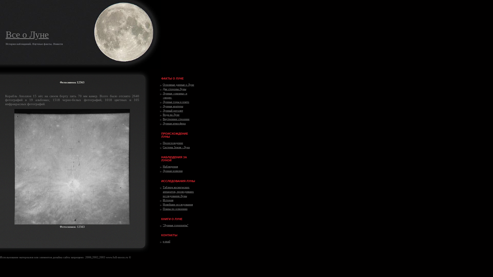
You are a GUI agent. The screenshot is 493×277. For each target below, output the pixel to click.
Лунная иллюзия (173, 170)
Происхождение (173, 142)
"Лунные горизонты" (175, 225)
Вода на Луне (171, 114)
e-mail (166, 241)
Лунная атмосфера (174, 123)
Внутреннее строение (176, 119)
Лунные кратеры (173, 106)
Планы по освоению (175, 208)
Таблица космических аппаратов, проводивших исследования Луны (178, 191)
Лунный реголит (173, 110)
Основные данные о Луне (178, 84)
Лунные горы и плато (176, 101)
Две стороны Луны (174, 89)
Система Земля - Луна (176, 147)
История (168, 200)
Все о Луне (27, 34)
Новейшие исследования (178, 204)
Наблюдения (170, 166)
